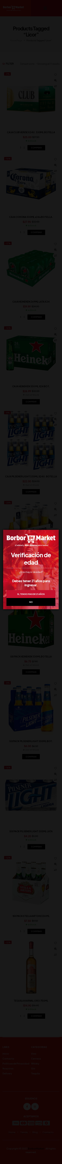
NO (31, 602)
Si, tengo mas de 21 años (31, 594)
